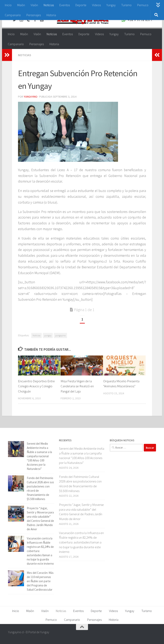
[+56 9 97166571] (153, 635)
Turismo (126, 5)
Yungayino (30, 96)
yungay (47, 335)
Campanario (13, 15)
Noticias (49, 5)
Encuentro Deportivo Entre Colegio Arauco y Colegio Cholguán (36, 386)
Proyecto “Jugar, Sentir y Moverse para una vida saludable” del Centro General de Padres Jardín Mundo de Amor (81, 511)
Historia (51, 15)
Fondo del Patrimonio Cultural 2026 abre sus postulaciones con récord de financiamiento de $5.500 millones (80, 483)
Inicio (8, 5)
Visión (34, 5)
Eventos (64, 5)
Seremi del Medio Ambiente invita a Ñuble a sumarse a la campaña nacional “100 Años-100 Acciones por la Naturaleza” (39, 456)
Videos (96, 5)
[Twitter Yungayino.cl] (139, 635)
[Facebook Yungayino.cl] (131, 635)
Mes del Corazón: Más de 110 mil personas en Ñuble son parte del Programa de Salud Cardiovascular (40, 581)
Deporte (80, 5)
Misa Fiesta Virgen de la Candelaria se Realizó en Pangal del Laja (77, 386)
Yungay (111, 5)
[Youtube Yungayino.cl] (146, 635)
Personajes (33, 15)
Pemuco (142, 5)
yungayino (60, 335)
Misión (21, 5)
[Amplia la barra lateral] (7, 55)
